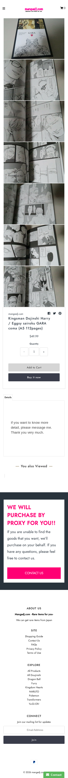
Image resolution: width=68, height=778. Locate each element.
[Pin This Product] (60, 313)
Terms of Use (34, 653)
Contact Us (34, 640)
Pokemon (34, 695)
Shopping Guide (34, 636)
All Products (34, 671)
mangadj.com (15, 314)
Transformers (34, 699)
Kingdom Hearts (34, 687)
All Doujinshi (34, 675)
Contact (55, 774)
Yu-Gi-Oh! (34, 704)
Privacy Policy (34, 649)
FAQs (34, 644)
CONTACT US (34, 573)
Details (8, 397)
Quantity (34, 343)
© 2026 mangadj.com (34, 772)
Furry (34, 683)
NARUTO (34, 691)
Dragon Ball (34, 679)
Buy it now (34, 377)
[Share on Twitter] (55, 313)
